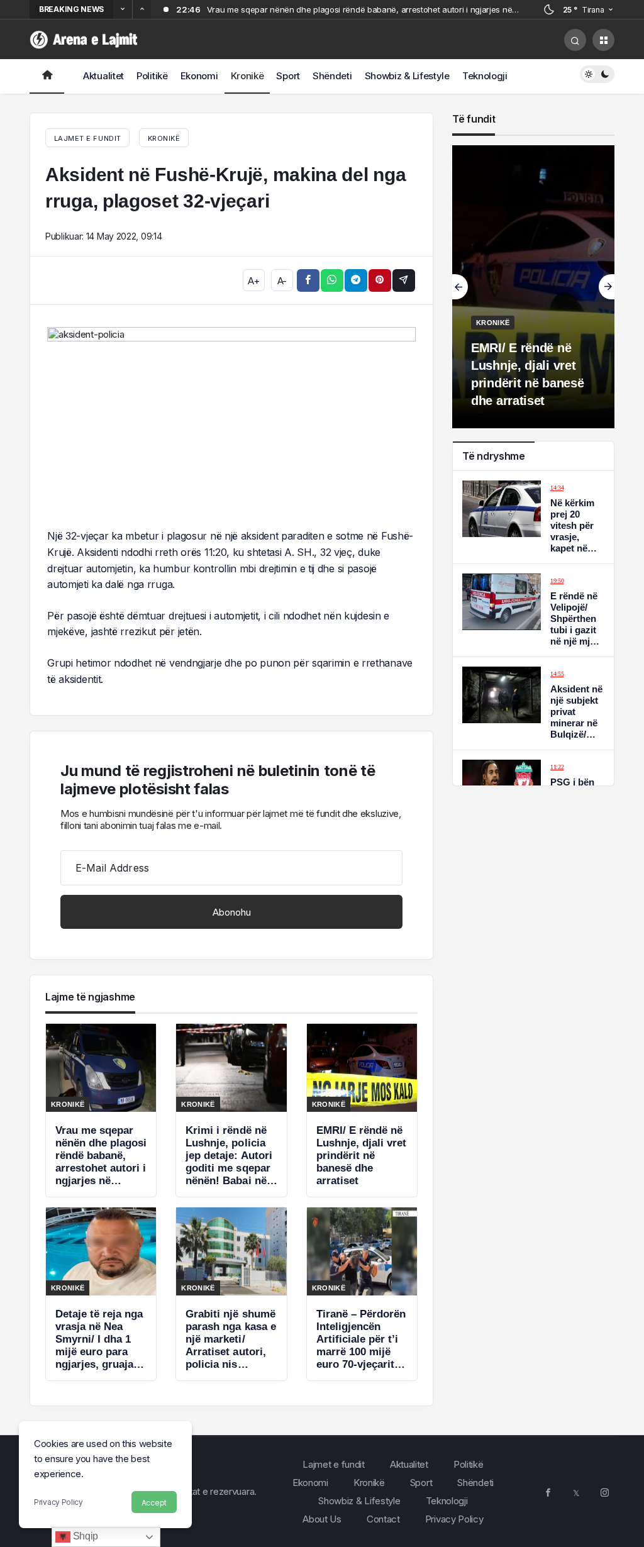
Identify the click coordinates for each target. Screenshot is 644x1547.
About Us (322, 1519)
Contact (383, 1519)
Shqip (84, 1536)
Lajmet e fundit (334, 1464)
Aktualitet (103, 76)
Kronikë (247, 76)
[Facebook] (548, 1492)
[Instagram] (604, 1492)
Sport (288, 76)
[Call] (575, 40)
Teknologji (485, 76)
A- (282, 281)
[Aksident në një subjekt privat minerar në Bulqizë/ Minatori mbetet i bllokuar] (533, 703)
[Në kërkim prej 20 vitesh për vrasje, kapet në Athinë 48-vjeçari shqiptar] (533, 517)
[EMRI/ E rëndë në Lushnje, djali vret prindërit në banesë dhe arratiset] (362, 1110)
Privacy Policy (58, 1502)
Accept (154, 1502)
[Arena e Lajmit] (85, 39)
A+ (253, 281)
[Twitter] (576, 1492)
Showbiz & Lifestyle (407, 76)
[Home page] (47, 76)
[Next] (141, 9)
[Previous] (122, 9)
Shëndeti (332, 76)
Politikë (152, 76)
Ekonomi (199, 76)
